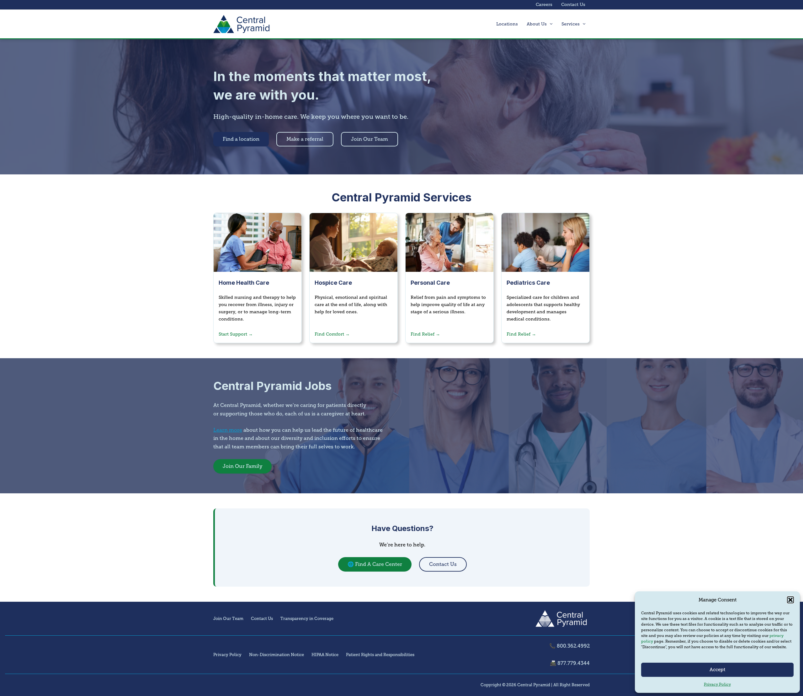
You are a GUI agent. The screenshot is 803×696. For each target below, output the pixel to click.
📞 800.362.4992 (569, 646)
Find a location (241, 139)
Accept (717, 669)
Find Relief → (425, 334)
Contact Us (573, 4)
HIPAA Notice (324, 654)
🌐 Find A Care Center (375, 564)
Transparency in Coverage (306, 618)
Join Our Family (242, 466)
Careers (544, 4)
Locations (507, 24)
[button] (790, 600)
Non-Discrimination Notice (276, 654)
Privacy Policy (717, 684)
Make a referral (304, 139)
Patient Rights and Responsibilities (380, 654)
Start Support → (236, 334)
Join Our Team (369, 139)
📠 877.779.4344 (570, 663)
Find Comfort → (332, 334)
